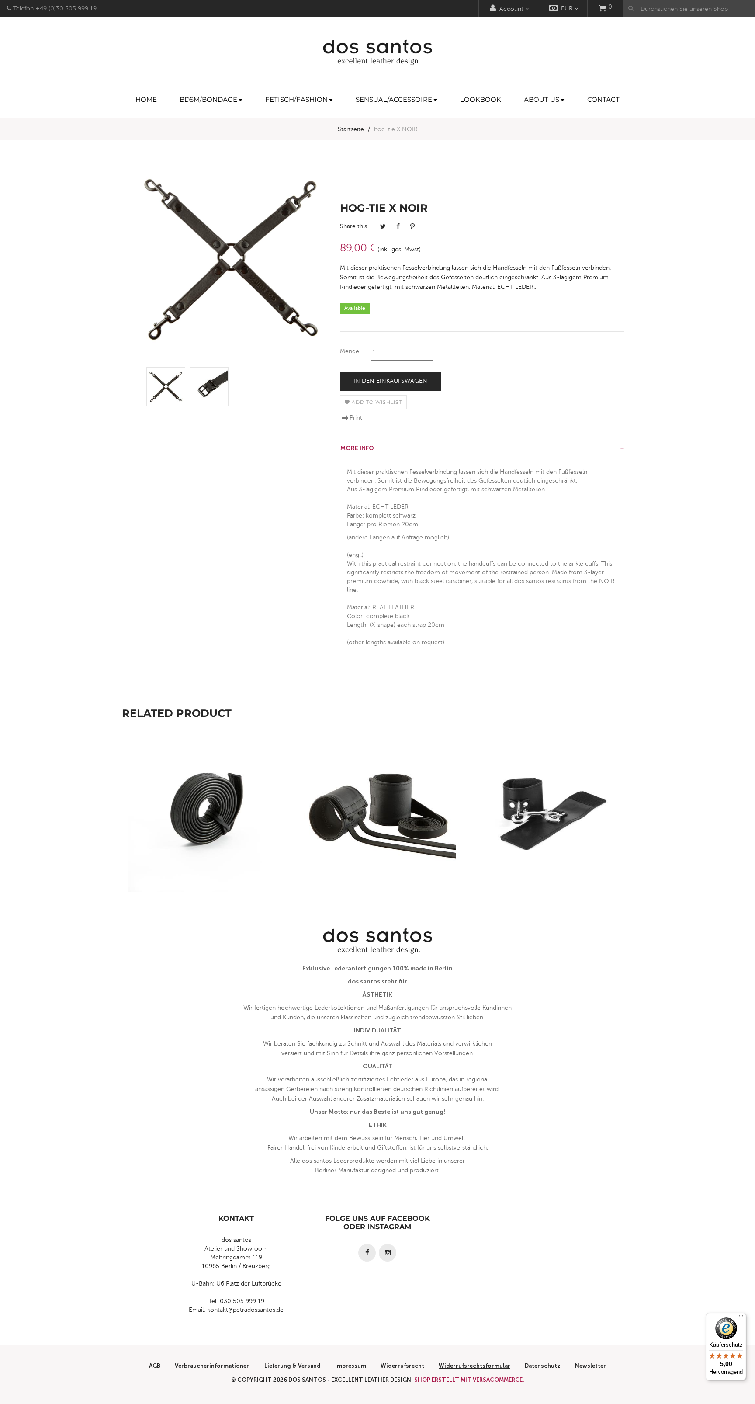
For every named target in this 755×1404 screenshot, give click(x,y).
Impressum (350, 1365)
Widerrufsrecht (402, 1365)
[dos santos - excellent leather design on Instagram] (387, 1253)
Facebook (398, 226)
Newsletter (590, 1365)
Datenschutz (543, 1365)
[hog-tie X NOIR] (166, 387)
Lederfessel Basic (548, 833)
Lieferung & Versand (292, 1365)
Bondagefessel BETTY (378, 833)
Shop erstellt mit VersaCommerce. (469, 1379)
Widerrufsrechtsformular (474, 1365)
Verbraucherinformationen (212, 1365)
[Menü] (741, 1318)
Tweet (383, 226)
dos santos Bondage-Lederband (207, 833)
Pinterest (412, 226)
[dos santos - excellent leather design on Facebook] (367, 1253)
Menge (349, 351)
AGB (154, 1365)
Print (355, 417)
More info (357, 448)
